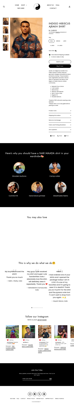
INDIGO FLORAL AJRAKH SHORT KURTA (44, 350)
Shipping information (55, 115)
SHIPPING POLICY (49, 398)
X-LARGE (52, 45)
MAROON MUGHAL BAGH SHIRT (60, 348)
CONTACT (53, 8)
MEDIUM (58, 41)
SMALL (51, 41)
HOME (17, 5)
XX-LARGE (59, 45)
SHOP (23, 5)
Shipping (57, 32)
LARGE (64, 41)
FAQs (57, 5)
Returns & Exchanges (55, 120)
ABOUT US (50, 5)
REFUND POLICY (40, 398)
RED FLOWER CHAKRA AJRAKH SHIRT (10, 347)
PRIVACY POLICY (31, 398)
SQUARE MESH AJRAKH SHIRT (27, 345)
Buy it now (60, 66)
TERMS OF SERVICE (59, 398)
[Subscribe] (50, 378)
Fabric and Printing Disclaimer (57, 125)
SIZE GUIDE (20, 8)
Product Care (52, 111)
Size (50, 37)
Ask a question (53, 129)
